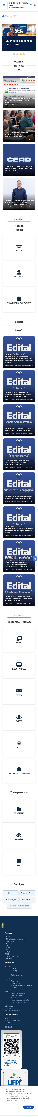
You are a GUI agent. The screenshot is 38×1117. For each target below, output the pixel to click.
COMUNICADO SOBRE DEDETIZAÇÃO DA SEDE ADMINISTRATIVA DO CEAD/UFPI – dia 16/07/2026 (19, 168)
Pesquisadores (16, 983)
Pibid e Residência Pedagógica (15, 939)
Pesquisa (8, 979)
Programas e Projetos (18, 993)
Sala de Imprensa (11, 1025)
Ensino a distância (17, 975)
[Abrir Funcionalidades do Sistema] (31, 5)
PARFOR (8, 937)
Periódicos (8, 950)
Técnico (13, 968)
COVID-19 (8, 1027)
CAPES (7, 947)
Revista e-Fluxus (27, 893)
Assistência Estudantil (12, 1010)
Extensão (8, 991)
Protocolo (8, 1018)
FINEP (7, 954)
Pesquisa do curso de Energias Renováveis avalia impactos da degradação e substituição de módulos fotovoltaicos (19, 202)
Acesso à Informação (12, 1020)
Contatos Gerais (12, 1014)
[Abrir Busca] (35, 5)
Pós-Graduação (16, 973)
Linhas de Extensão (17, 996)
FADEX (7, 952)
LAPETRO (8, 943)
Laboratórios (15, 987)
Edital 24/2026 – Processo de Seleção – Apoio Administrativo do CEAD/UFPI (18, 429)
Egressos (8, 1008)
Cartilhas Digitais (10, 899)
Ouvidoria (8, 1023)
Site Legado (9, 958)
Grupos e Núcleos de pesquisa (21, 985)
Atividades (9, 962)
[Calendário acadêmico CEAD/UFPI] (19, 37)
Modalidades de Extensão (20, 1000)
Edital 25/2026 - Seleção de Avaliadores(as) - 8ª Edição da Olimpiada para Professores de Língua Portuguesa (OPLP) (19, 529)
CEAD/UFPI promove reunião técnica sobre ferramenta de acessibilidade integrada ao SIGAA (20, 100)
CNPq (7, 945)
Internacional (9, 1006)
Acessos (8, 933)
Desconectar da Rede (12, 956)
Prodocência (9, 941)
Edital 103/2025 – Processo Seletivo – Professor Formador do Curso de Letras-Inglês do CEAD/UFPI (18, 598)
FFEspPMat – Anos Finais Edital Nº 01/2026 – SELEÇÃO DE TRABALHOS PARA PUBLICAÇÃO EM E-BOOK (20, 462)
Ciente (28, 1107)
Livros (10, 893)
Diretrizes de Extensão (18, 1002)
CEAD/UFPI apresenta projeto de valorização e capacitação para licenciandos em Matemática (16, 134)
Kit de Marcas (27, 899)
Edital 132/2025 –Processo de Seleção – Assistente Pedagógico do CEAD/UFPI (19, 497)
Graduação (14, 971)
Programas (14, 981)
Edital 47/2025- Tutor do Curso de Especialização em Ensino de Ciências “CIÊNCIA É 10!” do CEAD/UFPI (18, 394)
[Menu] (4, 5)
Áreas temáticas (16, 998)
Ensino (7, 966)
